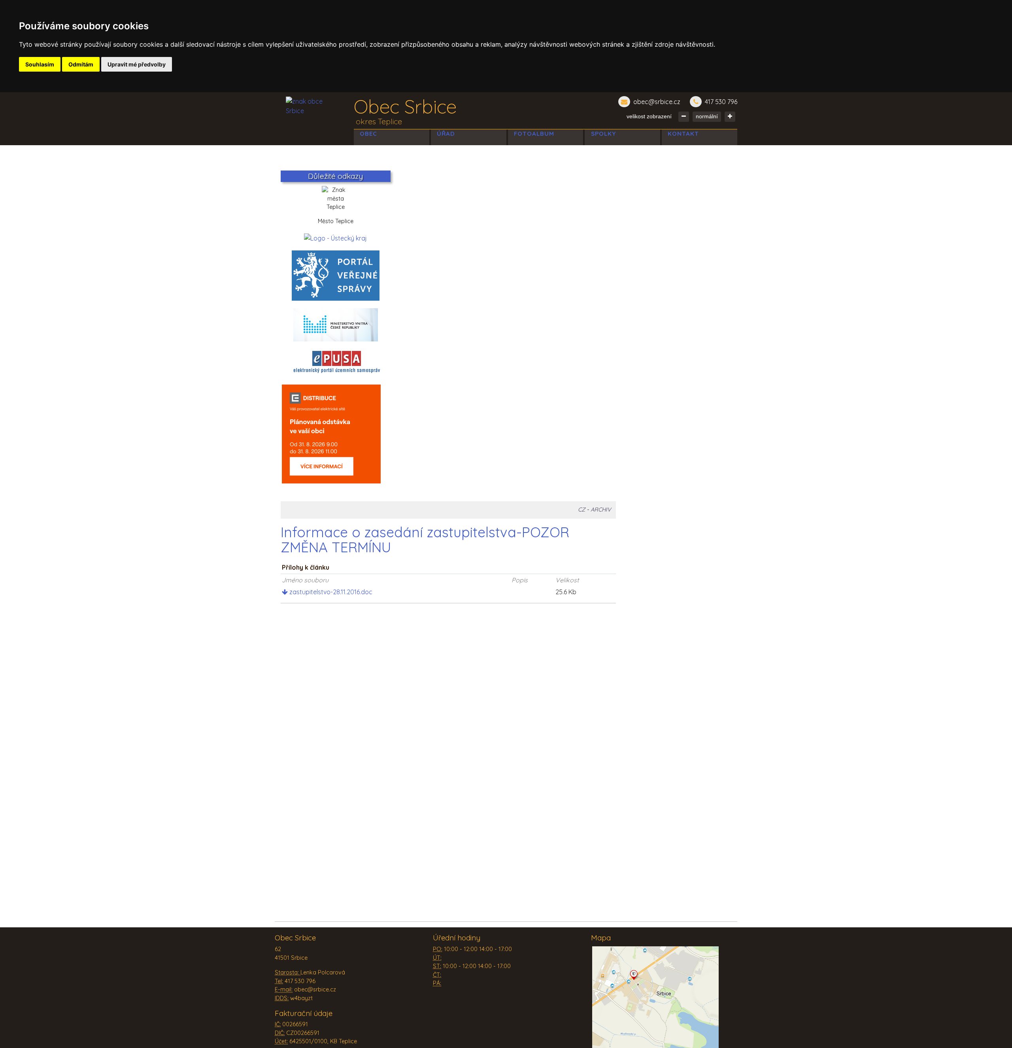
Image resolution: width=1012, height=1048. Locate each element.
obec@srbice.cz (656, 102)
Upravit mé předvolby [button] (137, 64)
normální (707, 116)
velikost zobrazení (649, 116)
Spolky (603, 133)
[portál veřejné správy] (336, 275)
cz (581, 509)
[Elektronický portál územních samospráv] (337, 362)
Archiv (601, 509)
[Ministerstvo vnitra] (335, 324)
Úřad (446, 133)
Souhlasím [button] (39, 64)
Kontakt (683, 133)
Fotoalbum (534, 133)
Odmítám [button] (80, 64)
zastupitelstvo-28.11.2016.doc (330, 592)
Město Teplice (335, 221)
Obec (368, 133)
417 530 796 (721, 102)
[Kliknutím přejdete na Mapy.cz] (655, 998)
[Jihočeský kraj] (335, 237)
